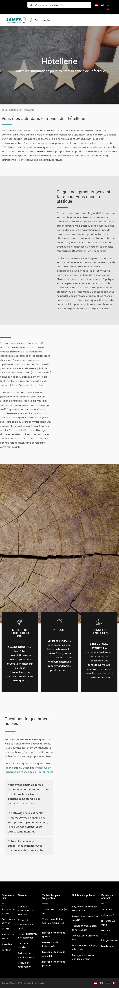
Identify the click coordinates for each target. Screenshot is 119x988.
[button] (29, 794)
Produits (59, 630)
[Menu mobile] (110, 20)
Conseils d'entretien (99, 631)
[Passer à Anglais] (102, 5)
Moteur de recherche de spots (20, 633)
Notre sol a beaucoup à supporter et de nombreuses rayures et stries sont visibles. (26, 845)
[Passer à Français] (108, 9)
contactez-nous (42, 772)
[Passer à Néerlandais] (96, 5)
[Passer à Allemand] (108, 5)
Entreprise (15, 110)
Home (4, 110)
